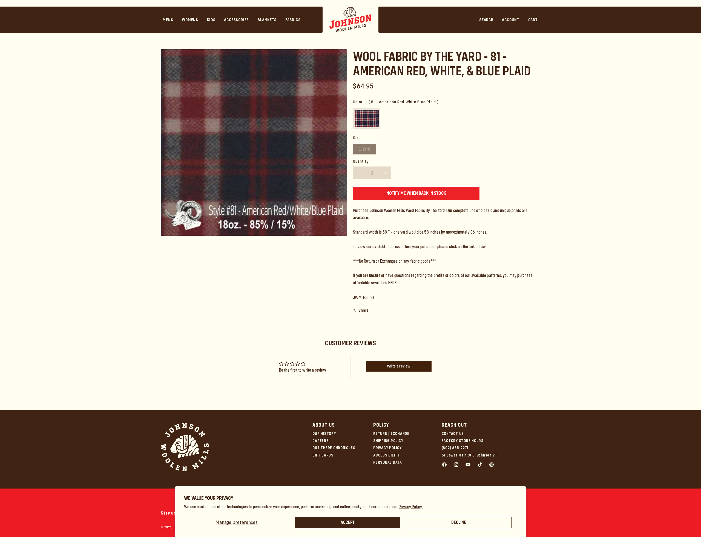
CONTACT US (453, 433)
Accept (348, 522)
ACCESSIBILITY (386, 455)
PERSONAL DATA (387, 462)
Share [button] (363, 310)
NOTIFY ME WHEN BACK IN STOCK (416, 193)
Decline (458, 522)
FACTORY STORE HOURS (463, 440)
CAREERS (320, 440)
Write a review (398, 366)
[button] (168, 19)
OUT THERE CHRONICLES (333, 448)
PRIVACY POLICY (387, 448)
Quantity (361, 161)
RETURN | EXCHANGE (391, 433)
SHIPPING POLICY (388, 440)
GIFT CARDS (323, 455)
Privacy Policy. (411, 506)
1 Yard (367, 150)
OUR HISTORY (324, 433)
